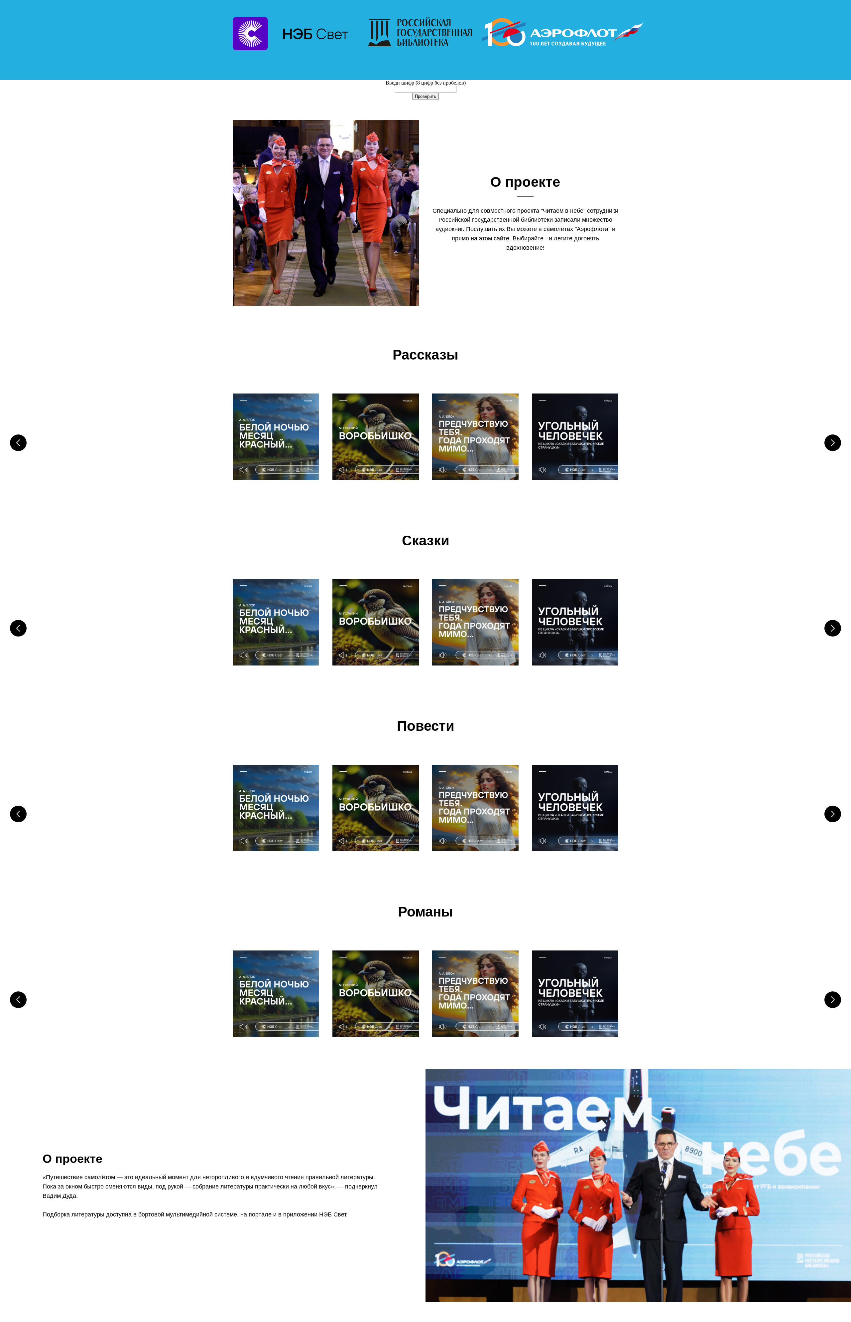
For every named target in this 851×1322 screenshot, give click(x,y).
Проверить (425, 96)
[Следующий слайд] (832, 442)
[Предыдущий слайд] (18, 442)
